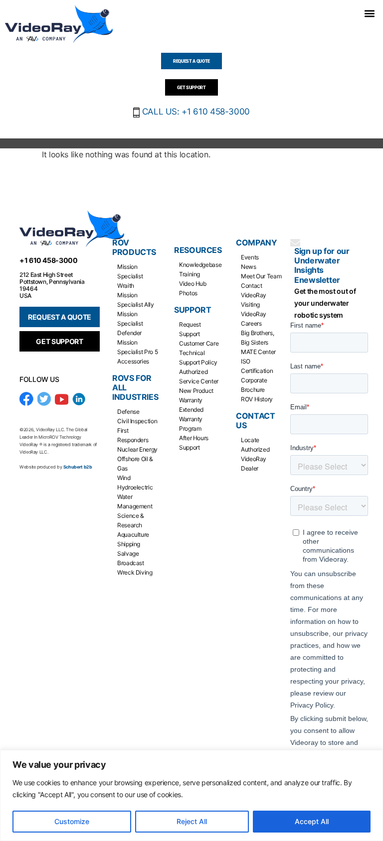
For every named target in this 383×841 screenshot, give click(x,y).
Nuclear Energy (137, 449)
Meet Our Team (261, 276)
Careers (251, 323)
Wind (124, 477)
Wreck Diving (135, 572)
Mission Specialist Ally (135, 299)
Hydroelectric (135, 487)
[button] (370, 13)
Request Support (189, 329)
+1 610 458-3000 (48, 260)
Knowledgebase (200, 264)
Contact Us (255, 420)
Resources (197, 250)
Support (192, 310)
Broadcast (130, 563)
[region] (191, 795)
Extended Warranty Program (191, 419)
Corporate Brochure (254, 384)
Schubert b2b (77, 467)
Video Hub (192, 283)
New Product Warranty (196, 395)
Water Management (134, 501)
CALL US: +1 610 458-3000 (195, 112)
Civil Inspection (137, 421)
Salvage (128, 553)
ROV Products (134, 247)
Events (250, 257)
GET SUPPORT (59, 341)
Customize (71, 821)
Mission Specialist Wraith (130, 276)
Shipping (128, 544)
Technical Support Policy (198, 357)
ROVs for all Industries (135, 387)
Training (189, 274)
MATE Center (258, 352)
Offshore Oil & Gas (135, 463)
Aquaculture (133, 534)
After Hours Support (193, 442)
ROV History (257, 399)
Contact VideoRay (253, 290)
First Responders (132, 435)
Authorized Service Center (198, 376)
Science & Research (130, 520)
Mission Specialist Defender (130, 323)
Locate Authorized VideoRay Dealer (255, 454)
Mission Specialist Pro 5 (137, 347)
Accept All (312, 821)
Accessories (133, 361)
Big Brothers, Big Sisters (257, 337)
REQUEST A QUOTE (59, 317)
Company (256, 242)
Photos (188, 293)
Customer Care (198, 343)
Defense (128, 411)
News (248, 266)
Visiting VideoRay (253, 309)
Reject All (192, 821)
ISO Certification (257, 366)
